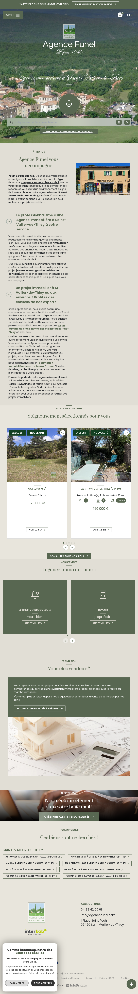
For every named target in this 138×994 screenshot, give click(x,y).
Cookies (125, 978)
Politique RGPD (106, 978)
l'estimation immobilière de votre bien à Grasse (31, 364)
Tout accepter (43, 983)
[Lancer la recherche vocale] (69, 103)
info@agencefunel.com (98, 915)
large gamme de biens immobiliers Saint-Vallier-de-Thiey (38, 329)
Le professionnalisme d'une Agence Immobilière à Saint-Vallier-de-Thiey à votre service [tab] (41, 222)
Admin (89, 978)
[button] (72, 547)
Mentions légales (70, 978)
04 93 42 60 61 (91, 909)
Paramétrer (17, 983)
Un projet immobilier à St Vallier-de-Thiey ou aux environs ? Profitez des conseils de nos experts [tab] (37, 294)
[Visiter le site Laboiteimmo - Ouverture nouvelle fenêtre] (75, 985)
